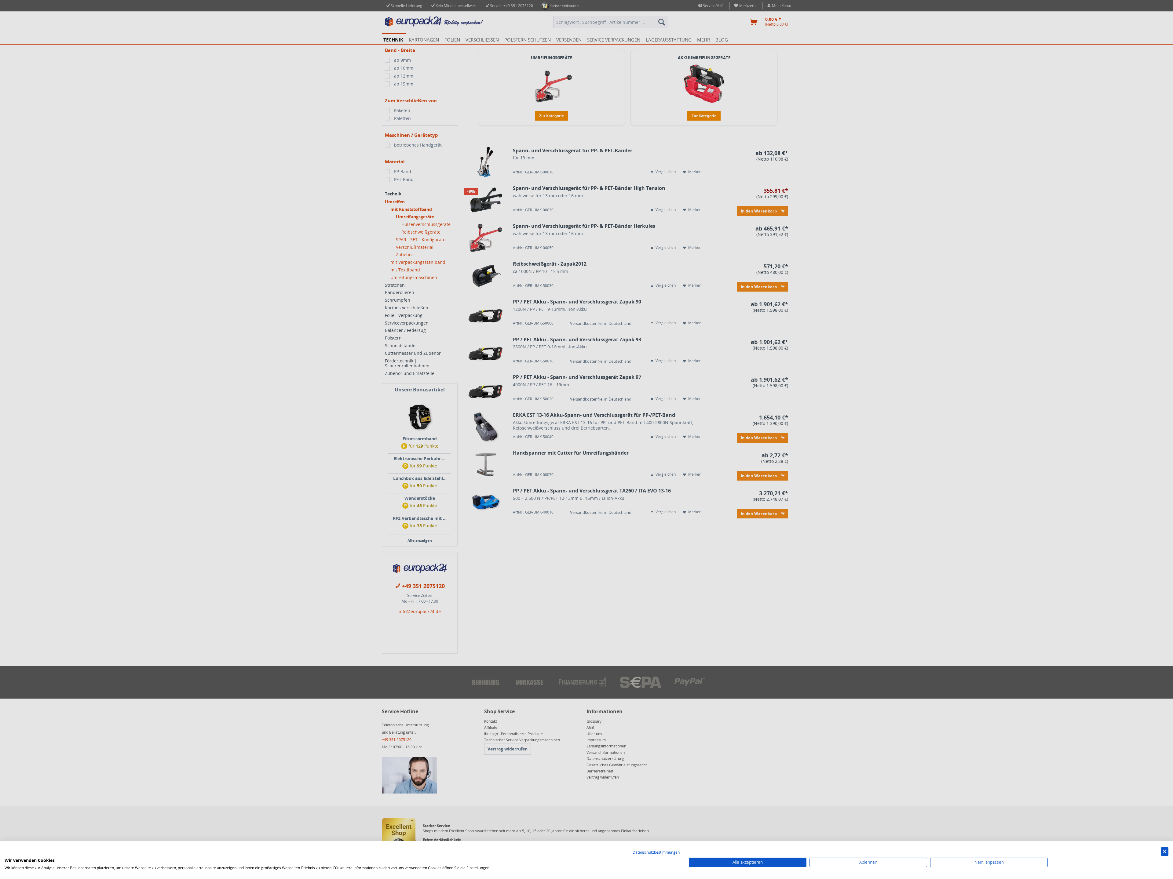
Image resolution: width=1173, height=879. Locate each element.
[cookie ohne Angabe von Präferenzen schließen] (1164, 851)
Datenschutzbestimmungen (656, 852)
